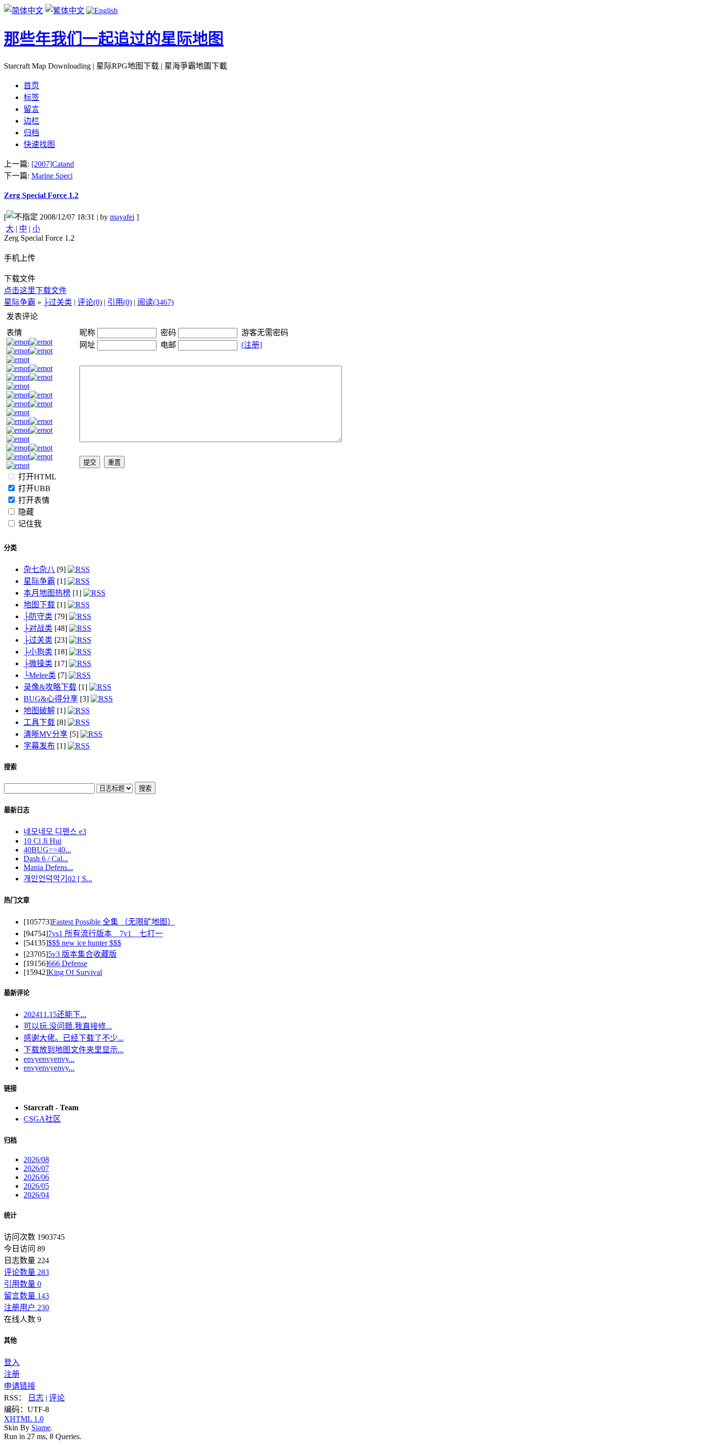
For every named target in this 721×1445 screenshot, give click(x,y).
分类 (10, 547)
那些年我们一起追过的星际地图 (114, 39)
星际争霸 (19, 302)
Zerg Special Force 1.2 (41, 195)
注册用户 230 (26, 1307)
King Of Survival (75, 972)
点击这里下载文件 (35, 290)
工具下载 (39, 722)
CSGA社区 (42, 1119)
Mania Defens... (48, 867)
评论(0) (89, 302)
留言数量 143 (26, 1296)
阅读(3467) (155, 302)
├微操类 (38, 663)
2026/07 (36, 1168)
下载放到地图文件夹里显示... (74, 1050)
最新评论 (16, 993)
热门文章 (16, 900)
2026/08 (36, 1159)
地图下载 (39, 604)
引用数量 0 (22, 1284)
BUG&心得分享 (51, 699)
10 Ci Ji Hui (42, 841)
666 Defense (67, 963)
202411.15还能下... (55, 1014)
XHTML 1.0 (24, 1419)
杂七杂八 (39, 569)
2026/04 (36, 1195)
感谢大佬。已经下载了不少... (74, 1038)
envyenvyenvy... (49, 1059)
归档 (10, 1140)
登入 (12, 1362)
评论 (57, 1398)
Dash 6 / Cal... (46, 858)
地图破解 (39, 710)
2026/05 (36, 1186)
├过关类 (57, 302)
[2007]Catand (52, 164)
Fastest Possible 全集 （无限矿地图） (113, 922)
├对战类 (38, 628)
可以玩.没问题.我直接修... (68, 1026)
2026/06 (36, 1177)
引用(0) (119, 302)
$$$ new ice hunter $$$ (84, 943)
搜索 (10, 767)
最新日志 (16, 810)
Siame (41, 1427)
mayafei (122, 217)
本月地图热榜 (47, 593)
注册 (12, 1374)
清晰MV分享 (46, 734)
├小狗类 (38, 652)
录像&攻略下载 (50, 687)
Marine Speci (52, 176)
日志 (36, 1398)
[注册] (251, 345)
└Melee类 (40, 675)
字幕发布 (39, 746)
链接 (10, 1088)
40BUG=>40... (47, 850)
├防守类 (38, 616)
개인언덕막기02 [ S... (58, 878)
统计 (10, 1215)
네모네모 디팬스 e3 (55, 831)
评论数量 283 (26, 1272)
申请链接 (19, 1386)
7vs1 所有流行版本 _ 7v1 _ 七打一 (105, 933)
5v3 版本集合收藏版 (82, 954)
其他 (10, 1340)
